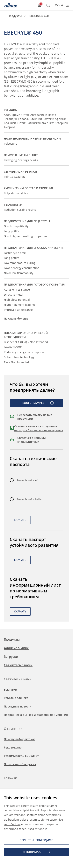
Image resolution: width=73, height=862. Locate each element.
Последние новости (18, 706)
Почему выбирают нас (19, 739)
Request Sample (32, 403)
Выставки (10, 689)
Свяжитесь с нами (18, 665)
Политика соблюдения (20, 764)
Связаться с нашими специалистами (31, 440)
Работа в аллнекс (16, 698)
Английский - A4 (27, 480)
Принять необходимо (36, 840)
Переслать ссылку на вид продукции (34, 417)
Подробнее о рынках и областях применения (36, 715)
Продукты (15, 16)
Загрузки (11, 656)
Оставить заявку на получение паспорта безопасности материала (38, 428)
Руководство (13, 747)
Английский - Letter (30, 499)
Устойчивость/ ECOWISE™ (21, 756)
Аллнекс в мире (16, 648)
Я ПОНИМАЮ (32, 852)
